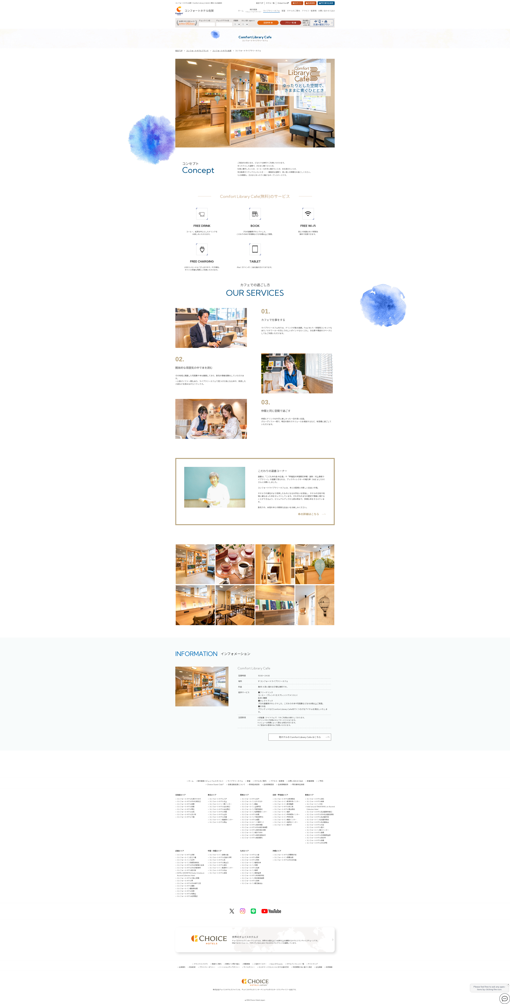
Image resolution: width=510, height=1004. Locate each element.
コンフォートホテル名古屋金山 (318, 822)
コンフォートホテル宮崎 (250, 881)
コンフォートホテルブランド (197, 51)
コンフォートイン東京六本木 (252, 833)
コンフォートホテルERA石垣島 (285, 860)
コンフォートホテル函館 (185, 804)
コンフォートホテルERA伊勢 (317, 843)
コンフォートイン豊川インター (318, 830)
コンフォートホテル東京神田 (252, 825)
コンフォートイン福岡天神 (251, 863)
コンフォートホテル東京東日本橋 (254, 830)
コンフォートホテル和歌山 (186, 894)
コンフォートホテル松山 (218, 870)
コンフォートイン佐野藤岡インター (254, 812)
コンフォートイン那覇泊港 (283, 857)
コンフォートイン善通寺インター (221, 868)
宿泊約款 (192, 967)
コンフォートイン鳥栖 (250, 870)
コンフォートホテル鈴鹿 (315, 840)
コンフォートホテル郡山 (218, 822)
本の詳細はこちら (308, 514)
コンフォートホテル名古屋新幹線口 (319, 812)
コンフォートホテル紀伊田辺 (187, 896)
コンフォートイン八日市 (185, 860)
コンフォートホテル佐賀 (199, 10)
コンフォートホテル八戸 (218, 799)
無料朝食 (253, 11)
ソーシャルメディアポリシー (229, 967)
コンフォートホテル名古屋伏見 (318, 817)
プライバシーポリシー (207, 967)
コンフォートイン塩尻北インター (286, 822)
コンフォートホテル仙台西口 (219, 809)
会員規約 (182, 967)
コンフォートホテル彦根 (185, 855)
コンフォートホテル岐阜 (315, 801)
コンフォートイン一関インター (220, 804)
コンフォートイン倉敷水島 (218, 855)
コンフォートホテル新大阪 (186, 870)
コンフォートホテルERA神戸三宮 (189, 883)
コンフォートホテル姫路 (185, 886)
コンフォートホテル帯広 (185, 809)
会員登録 (311, 3)
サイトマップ (313, 964)
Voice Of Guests (276, 964)
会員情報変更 (269, 784)
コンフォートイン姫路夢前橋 (187, 889)
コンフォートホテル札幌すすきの (189, 799)
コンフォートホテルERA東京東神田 (254, 827)
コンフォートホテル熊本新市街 (253, 875)
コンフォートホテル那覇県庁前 (285, 855)
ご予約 (320, 781)
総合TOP (259, 3)
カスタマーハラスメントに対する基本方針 (274, 967)
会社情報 (319, 967)
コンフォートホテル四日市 (316, 838)
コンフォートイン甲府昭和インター (287, 814)
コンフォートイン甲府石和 (283, 817)
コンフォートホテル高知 (218, 873)
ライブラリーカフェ (271, 11)
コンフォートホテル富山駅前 (284, 809)
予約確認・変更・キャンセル (306, 23)
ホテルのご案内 (293, 11)
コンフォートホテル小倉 (250, 855)
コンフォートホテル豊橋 (315, 833)
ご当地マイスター (260, 964)
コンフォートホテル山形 (218, 814)
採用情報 (329, 967)
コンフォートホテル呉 (217, 860)
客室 (283, 11)
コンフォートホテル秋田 (218, 812)
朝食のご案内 (216, 964)
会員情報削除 (283, 784)
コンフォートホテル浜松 (315, 799)
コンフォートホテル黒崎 (250, 857)
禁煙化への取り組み (232, 964)
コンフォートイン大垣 (314, 804)
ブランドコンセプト (201, 964)
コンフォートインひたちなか (252, 801)
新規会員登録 (254, 784)
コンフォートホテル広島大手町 (220, 857)
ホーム (241, 11)
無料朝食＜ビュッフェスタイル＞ (210, 781)
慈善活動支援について (236, 784)
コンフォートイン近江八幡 (186, 857)
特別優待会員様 (327, 3)
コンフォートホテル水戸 (250, 799)
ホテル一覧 (270, 3)
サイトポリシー (249, 967)
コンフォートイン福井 (282, 812)
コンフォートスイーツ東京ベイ (253, 822)
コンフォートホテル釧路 (185, 807)
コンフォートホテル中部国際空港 (318, 835)
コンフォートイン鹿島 (250, 804)
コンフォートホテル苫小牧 (186, 814)
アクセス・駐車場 (309, 11)
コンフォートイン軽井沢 (283, 825)
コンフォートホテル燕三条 (283, 807)
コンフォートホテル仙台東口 (219, 807)
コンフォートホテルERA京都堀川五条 (190, 865)
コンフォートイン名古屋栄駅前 (318, 820)
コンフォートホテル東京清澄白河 (254, 835)
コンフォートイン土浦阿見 (251, 807)
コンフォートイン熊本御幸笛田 (253, 878)
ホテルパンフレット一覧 (295, 964)
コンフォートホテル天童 (218, 817)
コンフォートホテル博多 (250, 860)
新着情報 (310, 781)
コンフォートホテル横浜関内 (252, 838)
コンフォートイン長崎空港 (251, 873)
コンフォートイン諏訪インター (285, 820)
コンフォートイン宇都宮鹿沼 (252, 809)
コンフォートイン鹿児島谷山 (252, 883)
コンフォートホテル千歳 (185, 817)
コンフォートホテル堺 (185, 881)
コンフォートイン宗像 (250, 865)
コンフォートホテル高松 (218, 865)
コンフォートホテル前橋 (250, 814)
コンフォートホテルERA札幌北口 (189, 801)
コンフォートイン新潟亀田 (283, 804)
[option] (255, 103)
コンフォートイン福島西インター (221, 820)
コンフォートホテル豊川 (315, 827)
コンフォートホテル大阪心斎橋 (188, 878)
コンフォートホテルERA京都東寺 (189, 868)
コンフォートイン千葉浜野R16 (252, 817)
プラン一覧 (289, 23)
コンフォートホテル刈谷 (315, 825)
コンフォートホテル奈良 (185, 891)
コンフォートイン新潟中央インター (287, 801)
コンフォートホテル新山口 (218, 863)
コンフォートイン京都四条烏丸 (188, 863)
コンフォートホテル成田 (250, 820)
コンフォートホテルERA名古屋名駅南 (320, 814)
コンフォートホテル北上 (218, 801)
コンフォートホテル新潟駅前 (284, 799)
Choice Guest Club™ (215, 784)
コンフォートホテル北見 (185, 812)
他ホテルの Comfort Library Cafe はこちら (300, 737)
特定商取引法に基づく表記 (302, 967)
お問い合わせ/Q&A (326, 11)
